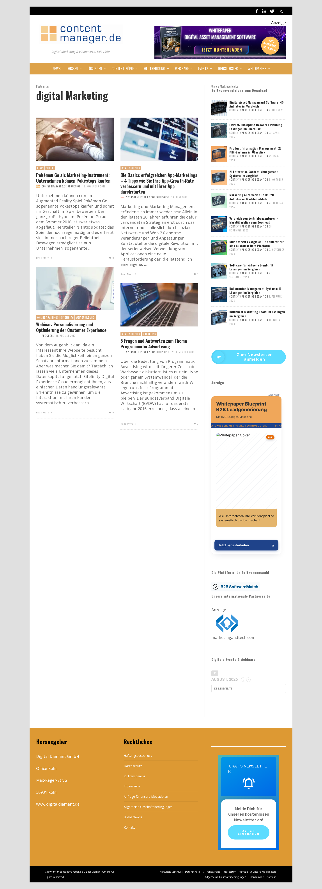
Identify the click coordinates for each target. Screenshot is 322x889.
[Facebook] (256, 11)
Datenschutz (133, 766)
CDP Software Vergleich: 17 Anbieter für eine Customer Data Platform (256, 243)
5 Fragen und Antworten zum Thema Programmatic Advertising (153, 343)
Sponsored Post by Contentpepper (148, 197)
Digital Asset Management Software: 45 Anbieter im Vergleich (256, 104)
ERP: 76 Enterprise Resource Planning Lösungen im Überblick (255, 126)
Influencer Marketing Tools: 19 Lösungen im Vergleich (257, 313)
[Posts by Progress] (38, 335)
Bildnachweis (133, 817)
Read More (43, 257)
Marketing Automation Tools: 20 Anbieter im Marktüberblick (251, 196)
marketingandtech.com (233, 637)
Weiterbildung (85, 317)
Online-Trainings (47, 317)
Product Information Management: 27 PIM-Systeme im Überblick (255, 150)
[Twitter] (271, 11)
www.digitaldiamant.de (58, 804)
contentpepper (131, 168)
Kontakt (129, 827)
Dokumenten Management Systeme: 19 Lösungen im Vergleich (255, 290)
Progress (48, 335)
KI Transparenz (134, 776)
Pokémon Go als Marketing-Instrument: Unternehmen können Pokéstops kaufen (73, 177)
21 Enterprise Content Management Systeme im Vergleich (253, 173)
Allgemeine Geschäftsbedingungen (148, 807)
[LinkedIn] (264, 11)
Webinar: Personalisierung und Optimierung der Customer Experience (71, 326)
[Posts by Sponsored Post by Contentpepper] (122, 197)
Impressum (132, 786)
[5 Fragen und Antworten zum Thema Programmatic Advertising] (152, 305)
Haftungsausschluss (138, 755)
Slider (50, 168)
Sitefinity (67, 317)
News (40, 168)
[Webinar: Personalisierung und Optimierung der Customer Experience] (68, 288)
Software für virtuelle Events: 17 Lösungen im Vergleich (251, 267)
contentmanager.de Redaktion (61, 186)
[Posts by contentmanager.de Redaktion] (38, 186)
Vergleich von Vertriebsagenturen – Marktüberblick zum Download (253, 220)
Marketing (149, 334)
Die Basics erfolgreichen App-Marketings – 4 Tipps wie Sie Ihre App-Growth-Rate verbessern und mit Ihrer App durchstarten (158, 183)
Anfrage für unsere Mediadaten (146, 796)
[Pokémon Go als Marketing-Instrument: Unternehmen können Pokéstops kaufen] (68, 139)
